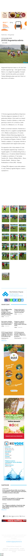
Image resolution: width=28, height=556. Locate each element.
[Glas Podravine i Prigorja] (5, 294)
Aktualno (4, 496)
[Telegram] (16, 300)
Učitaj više (3, 340)
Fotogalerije (11, 34)
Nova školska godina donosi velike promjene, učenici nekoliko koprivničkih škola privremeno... (7, 312)
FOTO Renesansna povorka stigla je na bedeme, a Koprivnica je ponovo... (20, 334)
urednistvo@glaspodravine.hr (16, 295)
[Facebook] (5, 300)
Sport (10, 38)
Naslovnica (4, 34)
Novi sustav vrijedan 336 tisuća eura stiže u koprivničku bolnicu (7, 323)
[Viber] (8, 300)
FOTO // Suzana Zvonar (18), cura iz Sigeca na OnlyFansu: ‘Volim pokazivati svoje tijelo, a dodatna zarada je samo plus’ (14, 491)
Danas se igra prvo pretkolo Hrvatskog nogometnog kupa (19, 311)
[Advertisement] (14, 96)
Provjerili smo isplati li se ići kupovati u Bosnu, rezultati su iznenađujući (13, 499)
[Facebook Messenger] (14, 300)
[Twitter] (22, 300)
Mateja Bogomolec (4, 338)
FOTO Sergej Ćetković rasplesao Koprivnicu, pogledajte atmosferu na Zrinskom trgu (7, 334)
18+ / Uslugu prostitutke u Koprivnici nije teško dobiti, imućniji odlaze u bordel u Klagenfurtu (13, 507)
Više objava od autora (14, 294)
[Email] (19, 300)
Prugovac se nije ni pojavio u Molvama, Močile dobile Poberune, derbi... (20, 323)
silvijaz (2, 316)
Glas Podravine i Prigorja (16, 292)
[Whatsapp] (11, 300)
